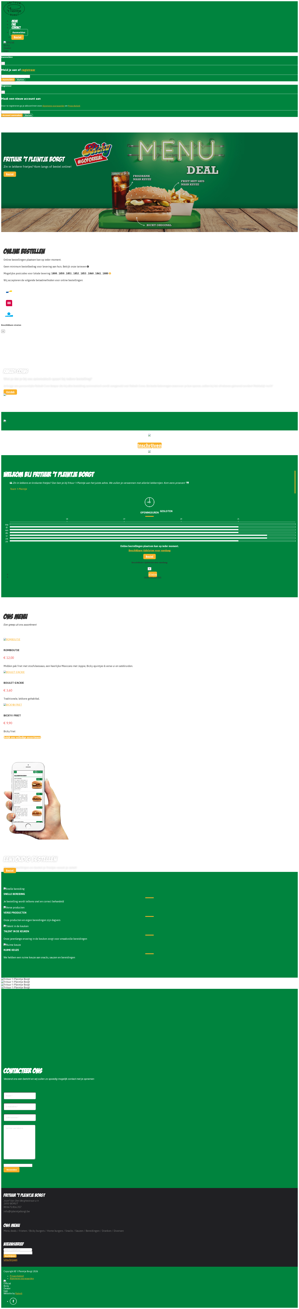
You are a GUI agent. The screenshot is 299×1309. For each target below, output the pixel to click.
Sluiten (20, 80)
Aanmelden (18, 32)
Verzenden (11, 1170)
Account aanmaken (12, 115)
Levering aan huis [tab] (152, 577)
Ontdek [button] (10, 392)
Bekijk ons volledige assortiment (22, 737)
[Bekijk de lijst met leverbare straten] (110, 273)
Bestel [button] (17, 37)
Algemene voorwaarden (53, 106)
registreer (28, 70)
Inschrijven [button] (150, 445)
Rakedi (18, 1293)
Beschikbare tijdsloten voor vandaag (150, 550)
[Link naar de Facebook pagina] (13, 1301)
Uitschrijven (10, 1259)
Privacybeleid (74, 106)
